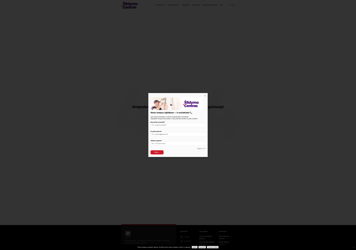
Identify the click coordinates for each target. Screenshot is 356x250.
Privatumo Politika (213, 247)
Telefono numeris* (156, 141)
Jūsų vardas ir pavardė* (158, 122)
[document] (178, 125)
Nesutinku (202, 247)
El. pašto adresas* (156, 131)
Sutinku (194, 247)
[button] (205, 95)
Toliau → (157, 152)
